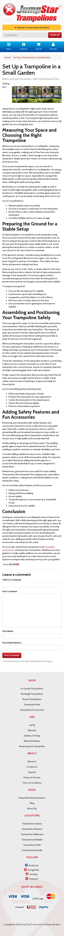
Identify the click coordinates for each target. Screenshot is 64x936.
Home (8, 57)
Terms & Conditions (32, 782)
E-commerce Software (41, 924)
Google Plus (33, 870)
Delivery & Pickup (32, 735)
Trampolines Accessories (32, 709)
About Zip (32, 808)
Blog (32, 803)
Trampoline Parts (32, 704)
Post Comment (11, 655)
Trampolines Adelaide (32, 839)
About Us (32, 761)
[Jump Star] (32, 12)
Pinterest (33, 878)
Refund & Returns (32, 741)
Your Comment (9, 591)
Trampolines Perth (32, 844)
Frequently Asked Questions (32, 797)
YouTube (33, 874)
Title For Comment (11, 579)
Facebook (33, 865)
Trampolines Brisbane (32, 829)
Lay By (32, 725)
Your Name (7, 631)
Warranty (32, 730)
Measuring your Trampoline (32, 746)
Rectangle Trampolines (32, 693)
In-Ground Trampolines (32, 688)
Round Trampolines (32, 699)
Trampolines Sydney (32, 823)
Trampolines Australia (32, 850)
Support (32, 772)
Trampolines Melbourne (32, 834)
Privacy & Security (32, 777)
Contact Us (32, 766)
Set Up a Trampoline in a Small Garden (32, 57)
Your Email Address (12, 642)
